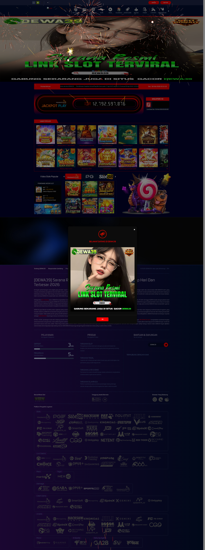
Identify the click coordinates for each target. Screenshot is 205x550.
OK (102, 319)
